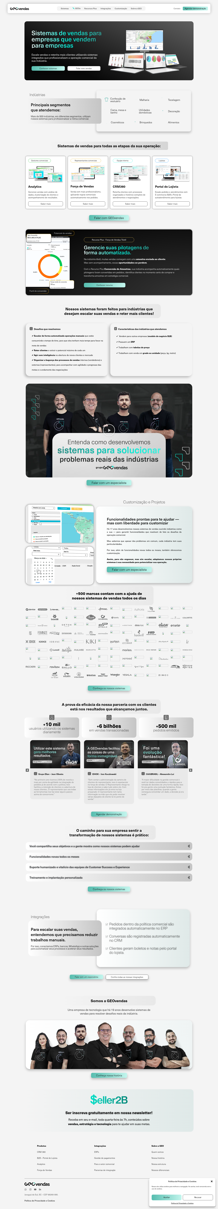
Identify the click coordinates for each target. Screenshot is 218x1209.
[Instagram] (30, 1189)
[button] (211, 1181)
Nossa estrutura (159, 1164)
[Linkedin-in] (40, 1189)
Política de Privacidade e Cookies (182, 1203)
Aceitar (166, 1197)
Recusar (197, 1197)
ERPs (96, 1152)
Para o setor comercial (104, 1164)
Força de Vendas (44, 1170)
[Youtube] (35, 1189)
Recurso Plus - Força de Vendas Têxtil (109, 239)
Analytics (41, 1164)
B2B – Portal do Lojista (47, 1158)
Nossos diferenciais (160, 1170)
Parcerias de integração (104, 1170)
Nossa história (158, 1158)
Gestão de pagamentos (104, 1158)
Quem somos (158, 1152)
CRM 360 (41, 1152)
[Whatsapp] (25, 1189)
